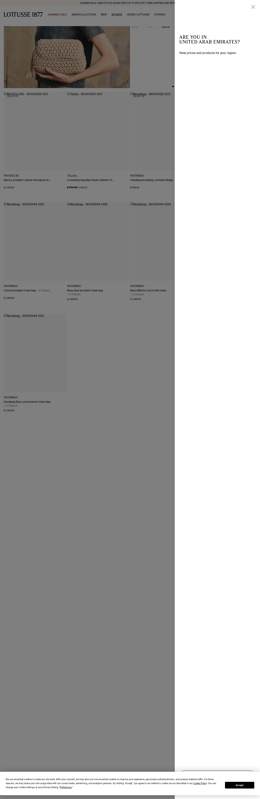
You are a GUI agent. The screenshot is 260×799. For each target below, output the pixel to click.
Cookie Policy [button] (200, 783)
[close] (253, 7)
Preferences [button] (66, 787)
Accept (240, 785)
